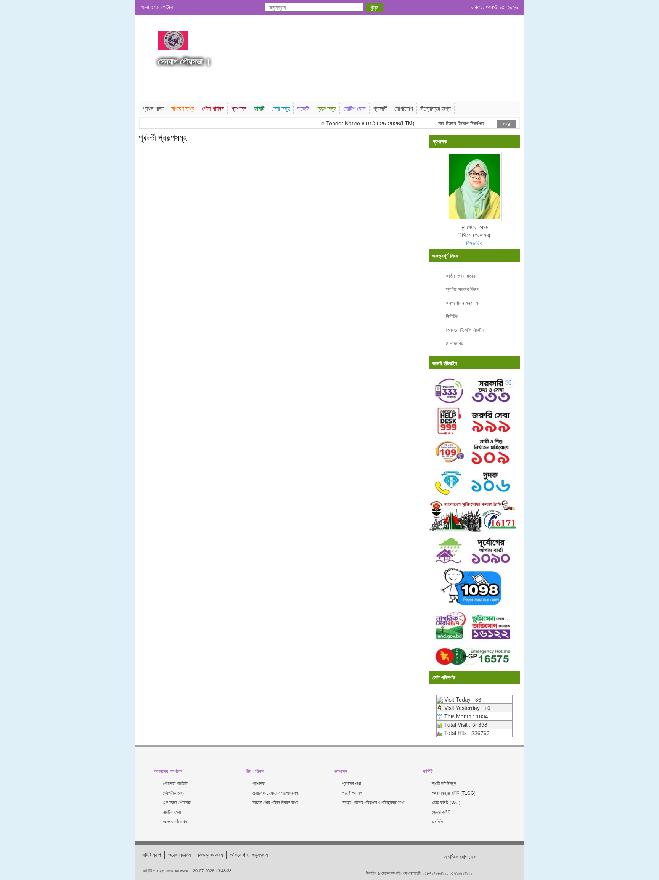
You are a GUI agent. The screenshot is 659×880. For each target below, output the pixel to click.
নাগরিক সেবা (172, 811)
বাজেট (303, 108)
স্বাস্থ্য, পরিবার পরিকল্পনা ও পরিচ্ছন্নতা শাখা (373, 802)
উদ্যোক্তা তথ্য (435, 108)
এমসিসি (437, 821)
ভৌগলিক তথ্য (173, 792)
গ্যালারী (380, 108)
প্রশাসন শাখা (351, 783)
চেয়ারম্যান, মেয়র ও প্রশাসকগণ (275, 792)
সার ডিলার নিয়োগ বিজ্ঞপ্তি (451, 123)
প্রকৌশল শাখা (352, 792)
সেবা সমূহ (281, 108)
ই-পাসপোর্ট (454, 343)
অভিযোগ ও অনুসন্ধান (249, 854)
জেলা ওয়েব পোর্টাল (157, 7)
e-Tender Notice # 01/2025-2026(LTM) (358, 123)
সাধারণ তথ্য (182, 108)
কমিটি (259, 108)
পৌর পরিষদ (213, 108)
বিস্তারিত (474, 243)
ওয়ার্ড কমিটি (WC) (446, 802)
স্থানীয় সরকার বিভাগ (462, 288)
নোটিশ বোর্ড (354, 108)
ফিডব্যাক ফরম (210, 854)
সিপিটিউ (452, 316)
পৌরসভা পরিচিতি (175, 783)
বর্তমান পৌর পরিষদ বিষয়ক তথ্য (275, 802)
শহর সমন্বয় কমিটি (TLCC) (454, 792)
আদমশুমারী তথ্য (175, 821)
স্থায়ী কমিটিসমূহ (444, 783)
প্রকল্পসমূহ (326, 108)
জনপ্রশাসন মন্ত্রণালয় (463, 302)
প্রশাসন (238, 108)
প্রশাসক (258, 783)
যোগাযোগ (403, 108)
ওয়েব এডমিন (179, 854)
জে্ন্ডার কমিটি (441, 811)
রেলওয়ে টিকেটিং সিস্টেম (465, 329)
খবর (506, 123)
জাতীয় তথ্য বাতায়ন (461, 275)
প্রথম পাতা (153, 108)
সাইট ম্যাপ (151, 854)
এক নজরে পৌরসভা (177, 802)
